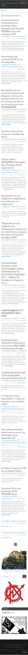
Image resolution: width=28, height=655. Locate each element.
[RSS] (26, 3)
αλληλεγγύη (10, 172)
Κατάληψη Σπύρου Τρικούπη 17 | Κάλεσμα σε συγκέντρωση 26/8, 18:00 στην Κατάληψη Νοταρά (13, 344)
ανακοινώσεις (11, 442)
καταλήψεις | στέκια (18, 66)
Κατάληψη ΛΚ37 (7, 36)
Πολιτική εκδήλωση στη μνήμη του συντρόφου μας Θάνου (12, 134)
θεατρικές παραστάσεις (13, 408)
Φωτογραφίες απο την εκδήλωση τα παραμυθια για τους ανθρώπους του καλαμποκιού (13, 199)
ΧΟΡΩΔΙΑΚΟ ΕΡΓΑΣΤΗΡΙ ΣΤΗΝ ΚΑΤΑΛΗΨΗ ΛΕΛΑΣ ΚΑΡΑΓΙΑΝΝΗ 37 (13, 375)
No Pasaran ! (4, 66)
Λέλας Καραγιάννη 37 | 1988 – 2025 (7, 649)
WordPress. (14, 651)
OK (24, 576)
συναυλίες (10, 498)
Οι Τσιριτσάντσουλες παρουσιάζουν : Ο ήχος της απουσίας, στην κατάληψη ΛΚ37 (13, 400)
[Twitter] (24, 3)
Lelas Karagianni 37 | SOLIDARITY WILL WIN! (12, 313)
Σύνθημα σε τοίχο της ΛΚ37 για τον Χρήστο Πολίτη (13, 469)
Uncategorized (23, 36)
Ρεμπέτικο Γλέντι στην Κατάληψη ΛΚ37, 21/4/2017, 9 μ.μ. (11, 491)
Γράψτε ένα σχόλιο (21, 38)
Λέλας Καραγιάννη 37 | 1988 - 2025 (13, 4)
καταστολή (15, 172)
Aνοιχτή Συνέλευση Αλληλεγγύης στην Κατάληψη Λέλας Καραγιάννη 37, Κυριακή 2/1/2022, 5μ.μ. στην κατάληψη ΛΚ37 (12, 27)
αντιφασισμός (17, 442)
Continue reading (6, 83)
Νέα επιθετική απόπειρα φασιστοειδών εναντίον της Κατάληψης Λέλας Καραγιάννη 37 (13, 433)
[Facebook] (22, 3)
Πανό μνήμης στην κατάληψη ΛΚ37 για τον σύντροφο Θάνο (12, 59)
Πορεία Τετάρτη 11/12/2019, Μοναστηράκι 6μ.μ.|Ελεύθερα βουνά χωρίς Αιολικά (13, 163)
